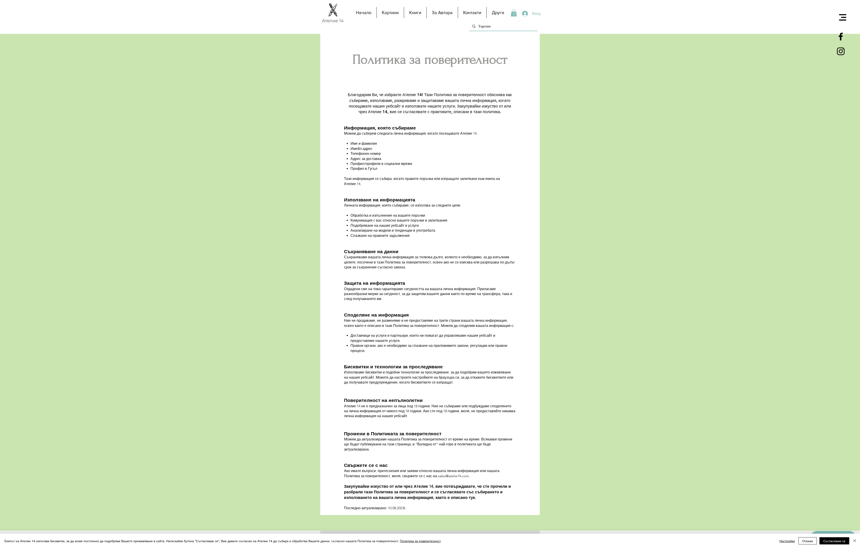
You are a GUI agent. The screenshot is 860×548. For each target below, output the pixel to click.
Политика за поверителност (420, 541)
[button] (842, 17)
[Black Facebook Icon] (841, 36)
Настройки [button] (787, 541)
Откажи (807, 541)
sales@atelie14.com (453, 476)
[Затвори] (854, 540)
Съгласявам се (834, 541)
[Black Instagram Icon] (841, 51)
